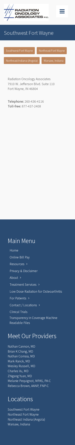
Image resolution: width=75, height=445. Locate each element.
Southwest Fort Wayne (19, 50)
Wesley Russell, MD (21, 366)
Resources (17, 264)
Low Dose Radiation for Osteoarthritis (36, 291)
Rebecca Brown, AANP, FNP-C (28, 385)
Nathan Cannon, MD (21, 346)
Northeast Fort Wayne (52, 50)
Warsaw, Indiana (53, 60)
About (14, 277)
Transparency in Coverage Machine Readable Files (33, 320)
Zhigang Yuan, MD (20, 376)
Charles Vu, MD (18, 371)
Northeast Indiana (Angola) (22, 60)
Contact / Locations (23, 305)
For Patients (18, 298)
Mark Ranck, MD (19, 361)
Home (14, 250)
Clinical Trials (19, 311)
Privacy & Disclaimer (24, 270)
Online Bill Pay (20, 257)
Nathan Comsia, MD (21, 356)
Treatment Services (23, 284)
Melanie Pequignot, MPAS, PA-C (29, 380)
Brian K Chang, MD (20, 351)
